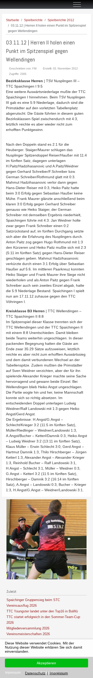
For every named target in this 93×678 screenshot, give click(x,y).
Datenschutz (35, 673)
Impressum (59, 673)
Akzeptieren (46, 663)
